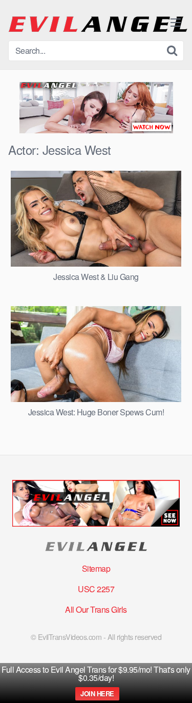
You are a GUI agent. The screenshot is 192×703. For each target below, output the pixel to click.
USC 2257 (96, 589)
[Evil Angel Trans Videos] (97, 24)
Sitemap (96, 568)
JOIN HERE (97, 693)
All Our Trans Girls (96, 609)
